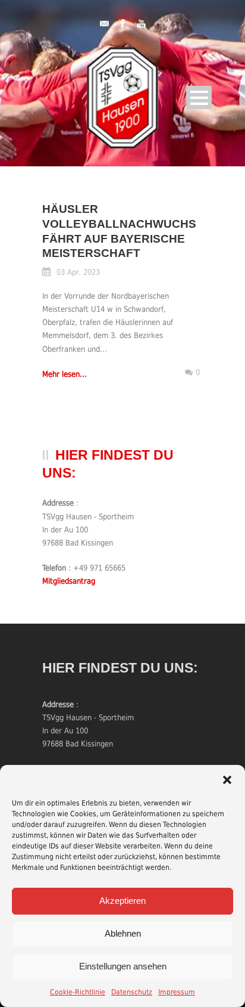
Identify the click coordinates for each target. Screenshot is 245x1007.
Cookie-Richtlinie (77, 992)
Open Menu (199, 97)
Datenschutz (131, 992)
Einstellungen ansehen (123, 966)
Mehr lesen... (64, 374)
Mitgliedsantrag (68, 581)
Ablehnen (123, 933)
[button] (227, 780)
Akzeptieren (122, 901)
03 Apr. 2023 (78, 272)
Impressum (176, 992)
